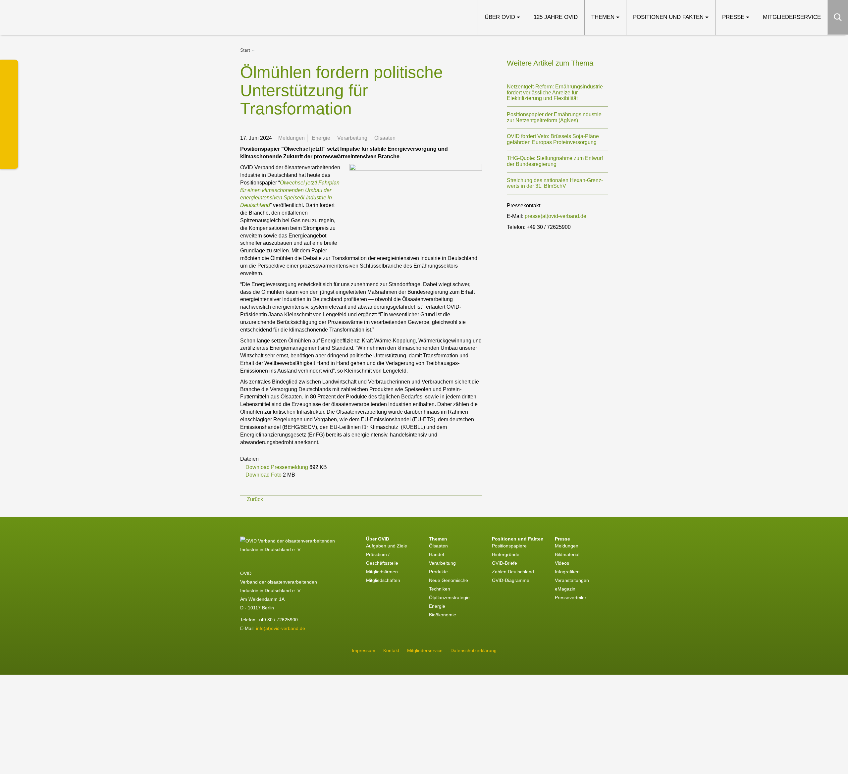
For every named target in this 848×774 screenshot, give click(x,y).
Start (245, 50)
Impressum (363, 650)
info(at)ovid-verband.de (280, 628)
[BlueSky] (9, 105)
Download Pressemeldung (277, 467)
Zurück (255, 499)
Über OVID (500, 17)
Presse (733, 17)
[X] (9, 87)
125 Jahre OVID (556, 17)
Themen (602, 17)
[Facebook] (9, 141)
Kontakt (391, 650)
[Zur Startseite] (57, 17)
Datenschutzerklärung (473, 650)
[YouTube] (9, 160)
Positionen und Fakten (668, 17)
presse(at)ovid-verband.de (555, 216)
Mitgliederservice (792, 17)
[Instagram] (9, 123)
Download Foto (264, 475)
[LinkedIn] (9, 69)
